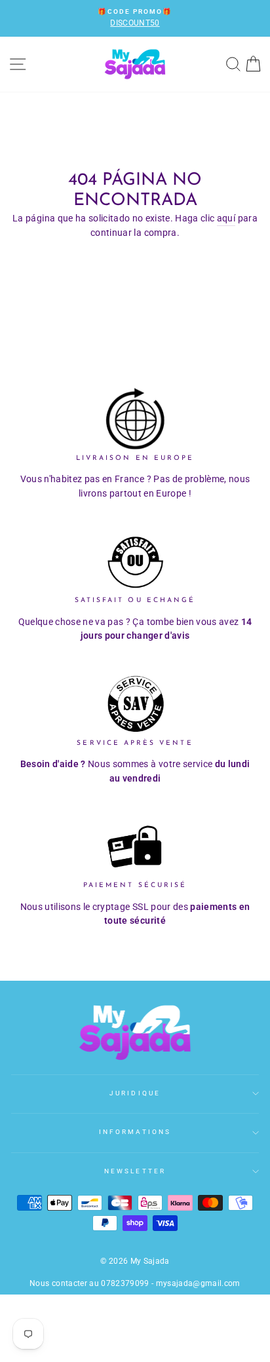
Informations (135, 1131)
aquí (226, 218)
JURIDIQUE (135, 1093)
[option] (135, 18)
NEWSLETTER (135, 1171)
